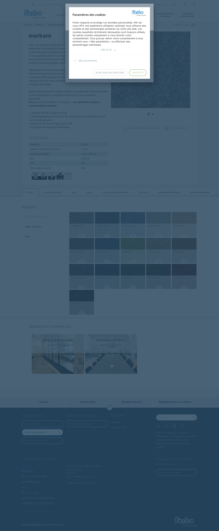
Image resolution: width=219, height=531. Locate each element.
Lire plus (106, 49)
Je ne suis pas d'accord (109, 72)
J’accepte (138, 72)
